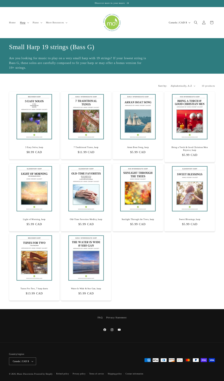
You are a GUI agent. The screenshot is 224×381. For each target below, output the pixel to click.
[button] (24, 22)
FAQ (100, 317)
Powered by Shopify (43, 374)
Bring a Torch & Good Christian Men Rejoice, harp (190, 148)
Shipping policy (115, 374)
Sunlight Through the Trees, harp (138, 219)
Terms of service (96, 374)
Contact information (134, 374)
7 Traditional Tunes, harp (86, 147)
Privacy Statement (116, 317)
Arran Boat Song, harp (138, 147)
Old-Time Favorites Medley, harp (86, 219)
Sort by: (162, 85)
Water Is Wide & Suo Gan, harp (86, 288)
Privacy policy (79, 374)
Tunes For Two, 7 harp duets (34, 288)
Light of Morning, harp (34, 219)
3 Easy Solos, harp (34, 147)
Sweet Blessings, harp (189, 219)
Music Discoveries (25, 374)
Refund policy (62, 374)
